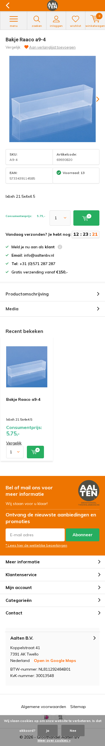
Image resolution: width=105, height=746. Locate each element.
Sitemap (78, 706)
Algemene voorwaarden (43, 706)
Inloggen (56, 26)
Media (12, 308)
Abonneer (83, 534)
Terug (7, 5)
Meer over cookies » (54, 740)
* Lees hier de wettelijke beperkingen (36, 545)
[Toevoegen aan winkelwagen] (35, 452)
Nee (73, 730)
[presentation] (93, 99)
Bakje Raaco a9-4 (23, 399)
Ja (47, 730)
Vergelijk (13, 47)
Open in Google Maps (55, 660)
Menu (14, 26)
